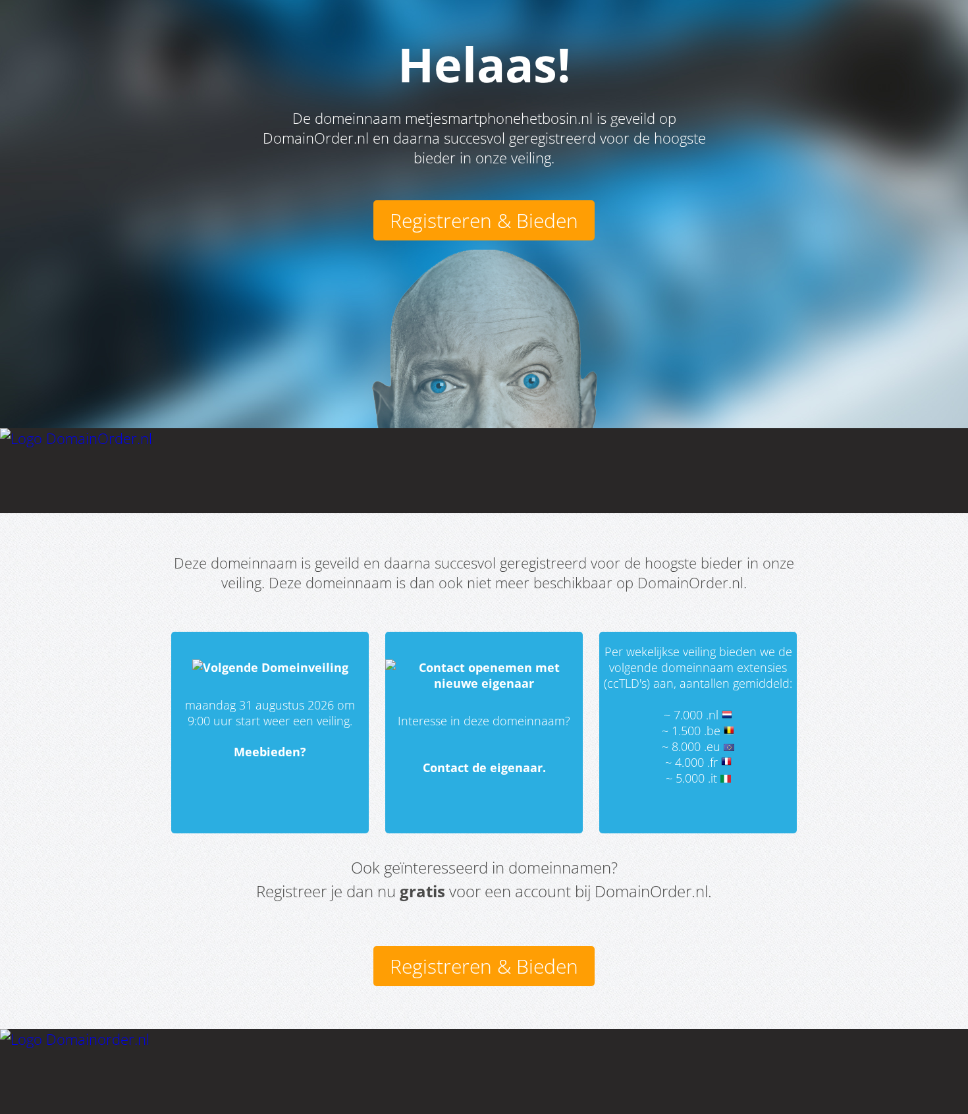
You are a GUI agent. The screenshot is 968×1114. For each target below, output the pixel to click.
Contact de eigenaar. (484, 767)
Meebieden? (270, 752)
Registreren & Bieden (484, 220)
